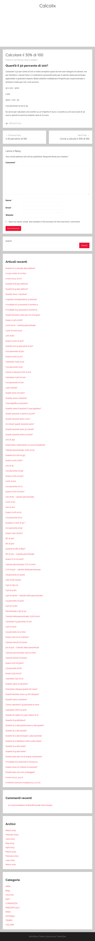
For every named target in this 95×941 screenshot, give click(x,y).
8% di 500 (10, 543)
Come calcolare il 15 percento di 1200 (22, 704)
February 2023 (12, 856)
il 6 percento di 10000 (15, 575)
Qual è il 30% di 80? (14, 320)
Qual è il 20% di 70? (14, 356)
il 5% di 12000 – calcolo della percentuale (24, 595)
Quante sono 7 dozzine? (16, 294)
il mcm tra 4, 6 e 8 (13, 278)
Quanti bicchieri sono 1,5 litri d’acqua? (22, 694)
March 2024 (11, 830)
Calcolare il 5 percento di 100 (19, 621)
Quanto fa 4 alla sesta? (16, 746)
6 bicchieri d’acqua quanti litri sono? (21, 689)
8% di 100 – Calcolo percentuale (20, 554)
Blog (8, 890)
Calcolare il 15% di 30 (15, 362)
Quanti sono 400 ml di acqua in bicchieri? (24, 756)
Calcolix (47, 6)
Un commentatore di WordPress (22, 805)
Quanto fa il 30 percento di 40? (19, 346)
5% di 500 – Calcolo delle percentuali (22, 647)
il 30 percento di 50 (14, 367)
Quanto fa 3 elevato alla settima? (20, 268)
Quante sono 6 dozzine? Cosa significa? (23, 408)
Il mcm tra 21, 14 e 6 (14, 777)
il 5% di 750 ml (12, 585)
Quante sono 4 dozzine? (16, 699)
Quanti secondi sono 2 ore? (18, 419)
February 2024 (12, 834)
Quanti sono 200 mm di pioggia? (20, 772)
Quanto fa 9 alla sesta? (16, 751)
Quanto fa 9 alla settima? (17, 289)
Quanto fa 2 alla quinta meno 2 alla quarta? (25, 725)
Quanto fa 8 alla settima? (17, 284)
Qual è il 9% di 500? (14, 533)
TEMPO (9, 920)
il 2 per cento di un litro (16, 273)
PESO (8, 912)
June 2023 (10, 839)
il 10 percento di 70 (14, 486)
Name (9, 200)
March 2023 (11, 852)
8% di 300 (10, 538)
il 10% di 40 (10, 502)
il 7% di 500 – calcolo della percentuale (23, 569)
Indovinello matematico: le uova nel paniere (25, 445)
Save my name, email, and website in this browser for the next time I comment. (44, 222)
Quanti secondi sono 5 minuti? (19, 434)
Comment (11, 162)
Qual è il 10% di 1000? (15, 491)
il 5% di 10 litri (11, 606)
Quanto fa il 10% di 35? (15, 455)
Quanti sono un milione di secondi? (21, 767)
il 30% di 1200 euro (14, 330)
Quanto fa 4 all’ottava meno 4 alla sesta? (24, 741)
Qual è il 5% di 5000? (15, 663)
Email (9, 208)
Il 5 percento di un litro (16, 632)
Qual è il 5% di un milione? (17, 637)
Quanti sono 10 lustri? (15, 393)
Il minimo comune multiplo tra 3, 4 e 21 (23, 782)
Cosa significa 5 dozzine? (17, 403)
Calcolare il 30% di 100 (15, 377)
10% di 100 (10, 507)
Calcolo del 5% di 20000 (16, 642)
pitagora (34, 60)
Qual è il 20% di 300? (15, 341)
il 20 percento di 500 (15, 351)
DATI (8, 899)
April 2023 (10, 847)
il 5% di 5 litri (11, 590)
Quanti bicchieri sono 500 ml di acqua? (23, 315)
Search (9, 241)
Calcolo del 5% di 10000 (16, 658)
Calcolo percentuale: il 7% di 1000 (21, 564)
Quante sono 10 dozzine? (17, 684)
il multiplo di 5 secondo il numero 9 (21, 762)
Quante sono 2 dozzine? (16, 398)
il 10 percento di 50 (14, 528)
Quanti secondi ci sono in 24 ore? (20, 413)
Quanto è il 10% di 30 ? (15, 523)
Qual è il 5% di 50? (13, 673)
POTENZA (10, 916)
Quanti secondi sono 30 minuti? (20, 429)
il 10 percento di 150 (14, 471)
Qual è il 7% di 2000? (15, 559)
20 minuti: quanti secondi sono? (20, 424)
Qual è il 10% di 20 (13, 512)
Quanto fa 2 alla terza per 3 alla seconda (24, 736)
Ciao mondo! (11, 388)
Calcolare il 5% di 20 (14, 678)
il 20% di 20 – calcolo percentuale (21, 325)
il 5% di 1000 (11, 627)
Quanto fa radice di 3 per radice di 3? (22, 715)
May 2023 (10, 843)
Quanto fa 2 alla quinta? (16, 730)
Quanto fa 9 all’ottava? (15, 720)
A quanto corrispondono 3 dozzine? (21, 299)
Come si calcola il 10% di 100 (18, 372)
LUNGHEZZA (11, 903)
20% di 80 (10, 336)
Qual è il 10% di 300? (15, 476)
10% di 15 (9, 465)
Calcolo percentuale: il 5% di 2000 (21, 653)
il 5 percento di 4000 (15, 601)
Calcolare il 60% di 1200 (16, 710)
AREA (8, 886)
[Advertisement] (47, 29)
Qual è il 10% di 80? (14, 460)
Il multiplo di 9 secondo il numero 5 (21, 310)
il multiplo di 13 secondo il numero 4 (22, 304)
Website (9, 215)
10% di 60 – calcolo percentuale (20, 497)
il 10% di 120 (11, 481)
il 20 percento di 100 (15, 382)
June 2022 (10, 860)
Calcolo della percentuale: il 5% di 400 (23, 616)
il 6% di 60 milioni (13, 580)
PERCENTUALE (15, 123)
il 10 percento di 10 (14, 517)
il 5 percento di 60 (14, 668)
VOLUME (10, 924)
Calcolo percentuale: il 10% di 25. (20, 450)
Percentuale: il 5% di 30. (16, 611)
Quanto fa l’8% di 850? (15, 549)
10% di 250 (10, 439)
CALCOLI (10, 895)
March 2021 (11, 864)
